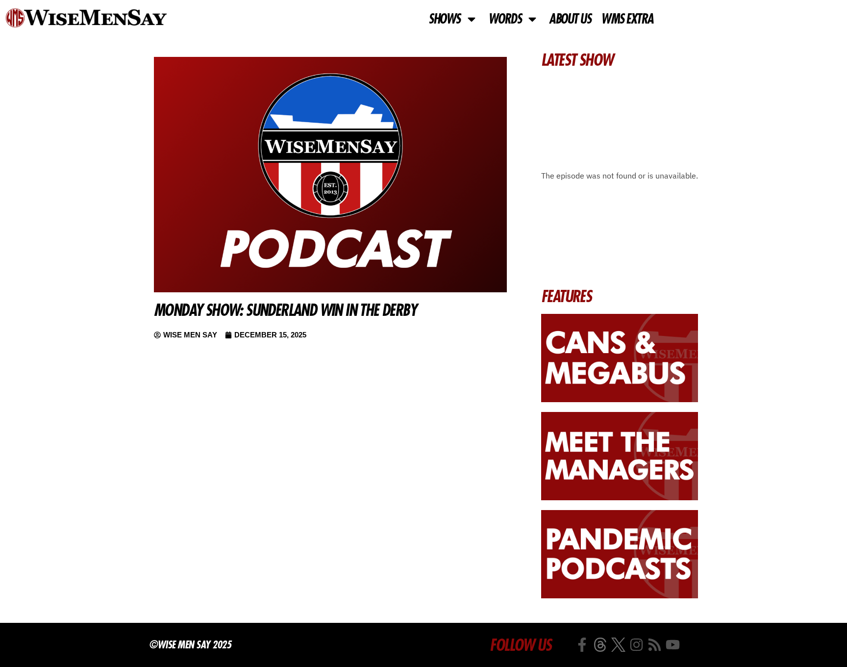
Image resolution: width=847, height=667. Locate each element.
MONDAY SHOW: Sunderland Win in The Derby (285, 310)
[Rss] (655, 645)
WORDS (505, 19)
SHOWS (444, 19)
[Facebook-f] (582, 645)
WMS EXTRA (627, 19)
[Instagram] (636, 645)
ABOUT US (570, 19)
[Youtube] (673, 645)
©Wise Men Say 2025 (190, 644)
